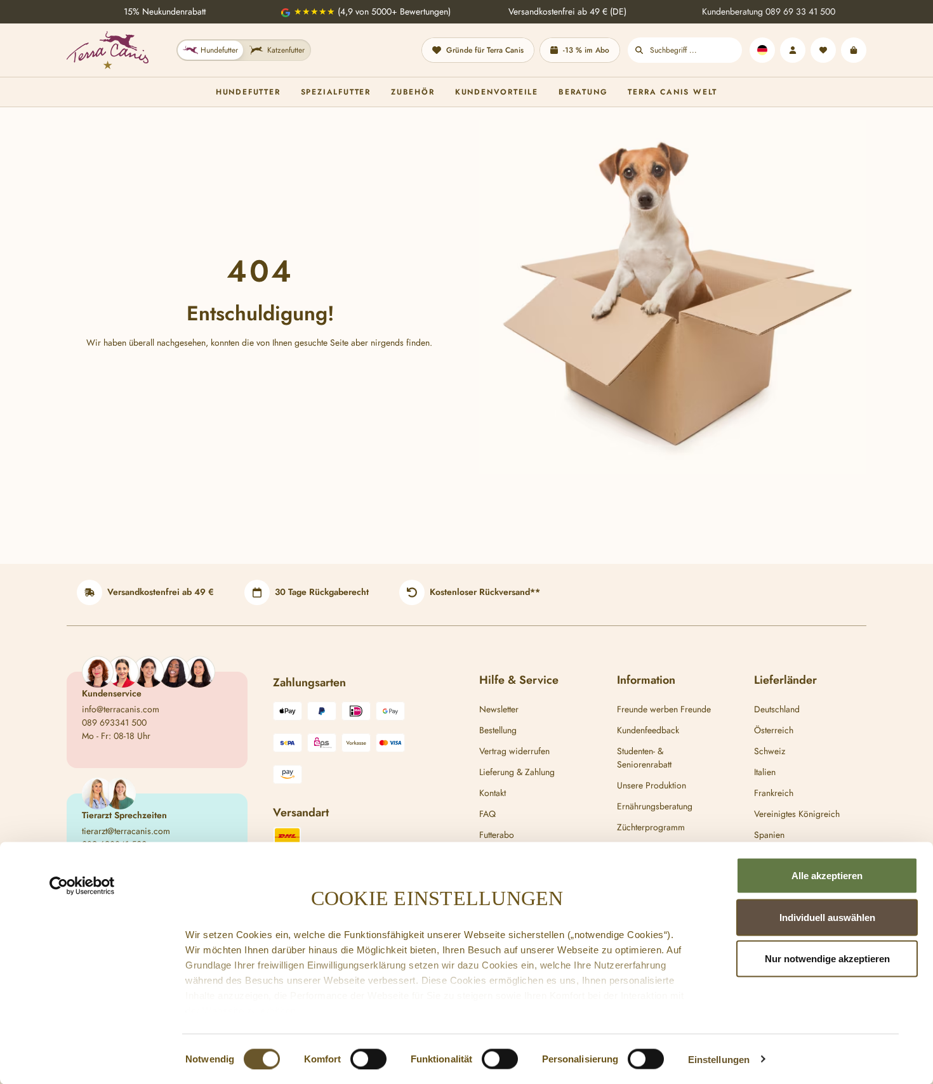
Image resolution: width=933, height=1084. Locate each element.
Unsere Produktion (651, 785)
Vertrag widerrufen (514, 751)
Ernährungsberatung (654, 806)
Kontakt (492, 793)
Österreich (773, 730)
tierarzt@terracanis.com (126, 831)
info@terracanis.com (120, 709)
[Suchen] (639, 50)
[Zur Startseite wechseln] (108, 50)
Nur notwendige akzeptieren (827, 958)
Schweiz (769, 751)
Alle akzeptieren (827, 875)
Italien (765, 772)
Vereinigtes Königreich (797, 813)
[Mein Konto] (792, 50)
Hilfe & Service (519, 680)
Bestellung (498, 730)
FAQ (487, 813)
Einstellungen (719, 1059)
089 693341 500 (114, 722)
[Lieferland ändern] (762, 50)
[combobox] (696, 50)
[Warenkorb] (853, 50)
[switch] (368, 1058)
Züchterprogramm (651, 827)
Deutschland (777, 709)
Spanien (769, 834)
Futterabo (496, 834)
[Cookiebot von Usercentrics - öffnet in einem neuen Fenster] (82, 886)
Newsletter (499, 709)
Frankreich (773, 793)
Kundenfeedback (648, 730)
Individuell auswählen (827, 916)
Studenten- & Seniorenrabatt (644, 758)
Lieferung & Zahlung (517, 772)
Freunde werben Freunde (664, 709)
